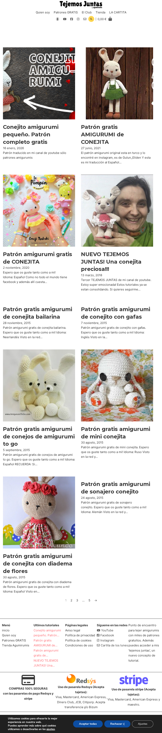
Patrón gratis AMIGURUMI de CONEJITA (102, 134)
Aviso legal (72, 630)
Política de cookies (78, 640)
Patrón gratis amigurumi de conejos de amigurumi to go (39, 436)
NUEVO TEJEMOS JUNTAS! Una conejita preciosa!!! (111, 261)
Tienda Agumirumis (15, 645)
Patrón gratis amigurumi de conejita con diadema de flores (37, 563)
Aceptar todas (88, 724)
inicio (5, 630)
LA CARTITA (117, 12)
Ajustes (142, 724)
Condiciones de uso (79, 645)
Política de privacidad (80, 635)
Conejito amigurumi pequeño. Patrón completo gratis (30, 134)
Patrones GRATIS (66, 12)
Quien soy (43, 12)
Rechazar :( (117, 724)
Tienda (100, 12)
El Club (87, 12)
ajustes (50, 729)
